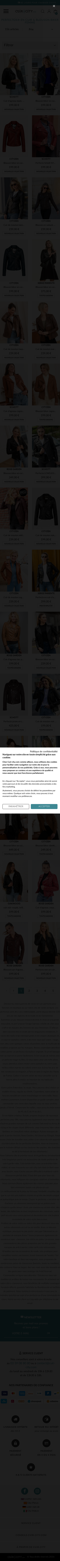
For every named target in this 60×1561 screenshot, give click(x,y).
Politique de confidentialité (44, 751)
